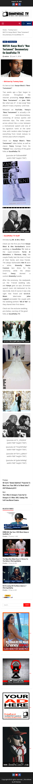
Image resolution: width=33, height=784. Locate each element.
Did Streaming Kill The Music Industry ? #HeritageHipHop (14, 587)
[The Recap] (17, 672)
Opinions (12, 554)
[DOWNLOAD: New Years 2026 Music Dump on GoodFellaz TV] (16, 521)
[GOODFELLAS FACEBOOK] (19, 4)
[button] (3, 23)
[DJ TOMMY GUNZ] (16, 4)
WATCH (29, 23)
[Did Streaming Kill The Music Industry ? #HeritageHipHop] (16, 575)
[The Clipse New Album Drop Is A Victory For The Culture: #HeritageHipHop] (16, 548)
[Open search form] (19, 23)
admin (6, 56)
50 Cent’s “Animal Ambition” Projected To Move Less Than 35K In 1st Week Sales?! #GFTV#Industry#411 (16, 484)
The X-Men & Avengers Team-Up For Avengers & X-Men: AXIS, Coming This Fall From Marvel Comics (15, 496)
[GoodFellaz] (17, 747)
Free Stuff (12, 525)
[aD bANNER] (17, 706)
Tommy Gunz (12, 41)
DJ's (6, 525)
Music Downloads (21, 525)
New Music (8, 527)
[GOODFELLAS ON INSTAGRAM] (13, 4)
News (5, 41)
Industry (7, 581)
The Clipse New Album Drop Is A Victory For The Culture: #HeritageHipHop (15, 560)
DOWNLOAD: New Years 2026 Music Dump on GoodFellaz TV (16, 533)
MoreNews (27, 779)
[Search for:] (13, 605)
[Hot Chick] (17, 632)
